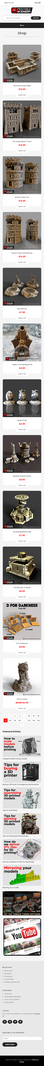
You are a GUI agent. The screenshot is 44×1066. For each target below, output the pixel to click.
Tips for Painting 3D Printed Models (15, 836)
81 (33, 716)
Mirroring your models (11, 888)
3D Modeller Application (12, 997)
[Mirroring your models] (22, 875)
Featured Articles (12, 731)
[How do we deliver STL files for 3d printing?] (22, 849)
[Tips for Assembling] (22, 797)
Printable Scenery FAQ (12, 982)
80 (29, 716)
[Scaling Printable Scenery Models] (22, 746)
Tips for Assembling (10, 810)
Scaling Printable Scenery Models (15, 759)
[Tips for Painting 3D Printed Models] (22, 823)
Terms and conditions (12, 999)
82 (38, 716)
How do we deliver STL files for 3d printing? (18, 862)
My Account (10, 3)
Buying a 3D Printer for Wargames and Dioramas (21, 784)
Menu (22, 25)
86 (20, 720)
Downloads (8, 976)
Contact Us (8, 994)
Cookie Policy (9, 979)
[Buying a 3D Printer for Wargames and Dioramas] (22, 772)
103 (34, 720)
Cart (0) (37, 3)
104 (38, 720)
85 (15, 720)
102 (29, 720)
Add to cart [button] (22, 95)
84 (10, 720)
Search (36, 18)
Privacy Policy (9, 1002)
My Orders (8, 974)
